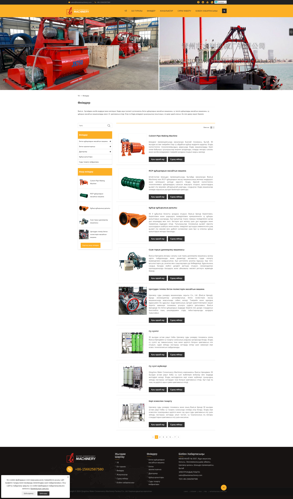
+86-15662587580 (103, 2)
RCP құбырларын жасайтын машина (167, 171)
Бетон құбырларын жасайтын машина (93, 141)
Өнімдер (151, 11)
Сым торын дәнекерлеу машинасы (166, 250)
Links (186, 491)
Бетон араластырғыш (87, 146)
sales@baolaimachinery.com (81, 2)
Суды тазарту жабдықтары (89, 162)
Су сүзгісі (154, 331)
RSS (200, 491)
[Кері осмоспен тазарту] (133, 426)
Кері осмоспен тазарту (160, 401)
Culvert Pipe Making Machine (163, 136)
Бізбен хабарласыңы (206, 11)
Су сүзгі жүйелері (158, 366)
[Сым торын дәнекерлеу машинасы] (133, 275)
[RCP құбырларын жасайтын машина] (133, 196)
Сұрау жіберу (184, 11)
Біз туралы (137, 11)
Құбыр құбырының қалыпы (163, 208)
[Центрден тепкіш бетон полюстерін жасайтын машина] (133, 314)
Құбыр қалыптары (85, 157)
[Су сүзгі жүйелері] (133, 391)
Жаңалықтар (166, 11)
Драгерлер (83, 152)
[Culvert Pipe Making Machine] (133, 161)
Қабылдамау (28, 493)
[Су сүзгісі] (133, 356)
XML (205, 491)
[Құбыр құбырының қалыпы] (133, 233)
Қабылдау (43, 493)
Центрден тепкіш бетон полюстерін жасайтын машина (176, 289)
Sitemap (193, 491)
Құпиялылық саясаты (40, 489)
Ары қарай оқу (157, 159)
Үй (126, 11)
